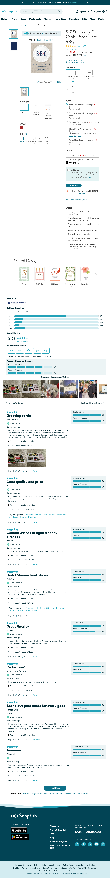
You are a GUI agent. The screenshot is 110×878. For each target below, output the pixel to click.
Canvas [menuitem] (48, 19)
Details (85, 55)
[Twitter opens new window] (104, 843)
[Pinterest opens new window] (91, 843)
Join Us (24, 284)
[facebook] (78, 843)
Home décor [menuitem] (60, 19)
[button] (38, 82)
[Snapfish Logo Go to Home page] (9, 11)
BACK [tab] (39, 40)
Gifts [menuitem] (84, 19)
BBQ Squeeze (55, 284)
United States (68, 865)
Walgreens (77, 136)
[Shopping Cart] (106, 11)
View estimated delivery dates (76, 199)
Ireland (37, 865)
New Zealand (90, 865)
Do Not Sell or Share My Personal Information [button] (55, 871)
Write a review (73, 49)
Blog (52, 833)
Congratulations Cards (39, 793)
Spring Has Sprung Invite (70, 285)
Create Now (73, 185)
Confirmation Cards (55, 793)
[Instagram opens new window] (84, 843)
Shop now (72, 2)
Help (52, 837)
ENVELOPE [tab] (49, 40)
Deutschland (19, 865)
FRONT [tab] (32, 40)
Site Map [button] (16, 868)
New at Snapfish (58, 830)
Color (23, 124)
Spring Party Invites (24, 25)
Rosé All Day (39, 284)
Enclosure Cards (69, 793)
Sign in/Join (84, 11)
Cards (4, 25)
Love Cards (26, 793)
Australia (79, 865)
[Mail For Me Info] (90, 177)
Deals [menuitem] (101, 19)
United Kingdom (55, 865)
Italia (44, 865)
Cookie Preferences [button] (50, 868)
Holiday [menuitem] (5, 19)
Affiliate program (58, 841)
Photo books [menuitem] (35, 19)
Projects (97, 11)
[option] (13, 34)
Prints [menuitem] (15, 19)
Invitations (11, 25)
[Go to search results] (59, 11)
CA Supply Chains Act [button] (67, 868)
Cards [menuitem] (23, 19)
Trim (22, 134)
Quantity (70, 151)
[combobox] (41, 11)
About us (54, 826)
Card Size (70, 67)
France (29, 865)
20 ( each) (83, 155)
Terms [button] (24, 868)
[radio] (21, 127)
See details (82, 193)
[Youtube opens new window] (97, 843)
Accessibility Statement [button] (87, 868)
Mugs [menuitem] (92, 19)
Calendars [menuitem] (74, 19)
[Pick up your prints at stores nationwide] (78, 831)
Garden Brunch (85, 284)
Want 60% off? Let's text (60, 846)
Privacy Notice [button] (34, 868)
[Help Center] (103, 11)
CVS (71, 136)
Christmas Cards (83, 793)
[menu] (59, 82)
